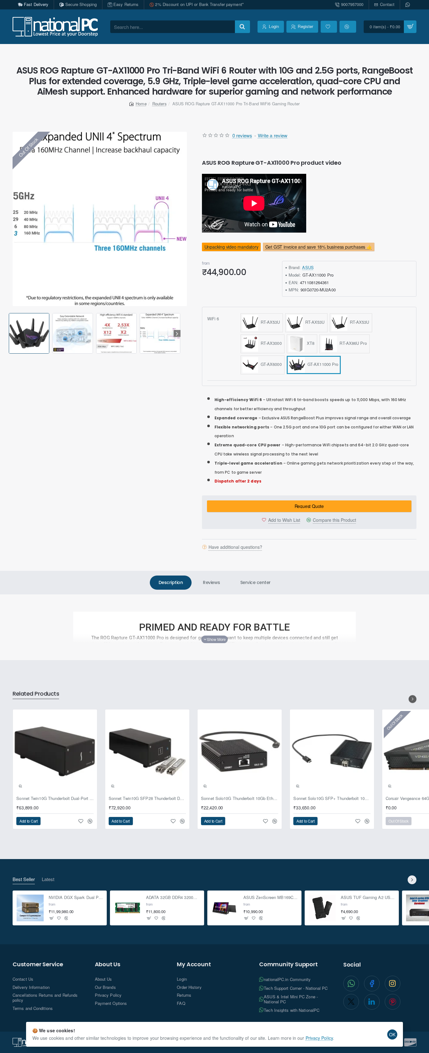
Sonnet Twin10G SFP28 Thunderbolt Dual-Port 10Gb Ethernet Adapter (147, 798)
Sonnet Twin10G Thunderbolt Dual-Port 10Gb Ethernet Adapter (55, 798)
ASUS (307, 267)
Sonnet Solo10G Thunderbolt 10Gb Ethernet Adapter (239, 798)
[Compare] (347, 27)
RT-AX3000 (270, 343)
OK (392, 1034)
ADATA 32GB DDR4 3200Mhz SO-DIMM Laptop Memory (173, 897)
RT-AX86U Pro (352, 343)
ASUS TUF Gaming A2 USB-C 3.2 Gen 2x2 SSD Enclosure (368, 897)
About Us (107, 964)
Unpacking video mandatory (231, 247)
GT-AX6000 (270, 364)
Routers (159, 104)
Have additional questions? (235, 546)
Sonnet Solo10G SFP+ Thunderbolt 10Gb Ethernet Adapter (332, 798)
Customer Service (38, 964)
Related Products (36, 693)
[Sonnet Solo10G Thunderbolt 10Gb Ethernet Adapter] (239, 751)
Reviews (211, 582)
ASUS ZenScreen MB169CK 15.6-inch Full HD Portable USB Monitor (270, 897)
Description (171, 582)
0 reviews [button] (242, 135)
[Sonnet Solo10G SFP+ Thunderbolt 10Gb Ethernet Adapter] (331, 751)
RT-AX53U (269, 322)
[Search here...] (242, 26)
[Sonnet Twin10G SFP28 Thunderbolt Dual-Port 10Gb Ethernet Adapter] (147, 751)
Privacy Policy (319, 1038)
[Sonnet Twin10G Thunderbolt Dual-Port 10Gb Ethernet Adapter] (54, 751)
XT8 (309, 343)
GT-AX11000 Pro (322, 364)
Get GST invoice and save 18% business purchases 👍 (318, 247)
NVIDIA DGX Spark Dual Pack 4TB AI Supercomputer (76, 897)
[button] (10, 333)
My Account (194, 964)
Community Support (288, 964)
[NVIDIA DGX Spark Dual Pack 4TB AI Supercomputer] (30, 908)
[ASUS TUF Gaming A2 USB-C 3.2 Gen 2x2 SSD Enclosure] (322, 908)
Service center (255, 582)
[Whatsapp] (408, 4)
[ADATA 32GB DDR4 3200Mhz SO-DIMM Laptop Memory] (127, 908)
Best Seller (24, 879)
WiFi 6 (213, 319)
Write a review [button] (272, 135)
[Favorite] (329, 27)
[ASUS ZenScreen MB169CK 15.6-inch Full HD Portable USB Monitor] (225, 908)
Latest (48, 879)
